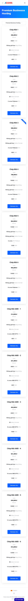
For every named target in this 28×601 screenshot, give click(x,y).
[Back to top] (14, 593)
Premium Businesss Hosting (13, 22)
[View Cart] (24, 3)
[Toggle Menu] (2, 3)
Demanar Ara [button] (14, 66)
